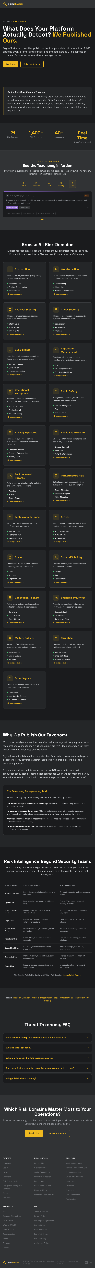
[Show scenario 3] (44, 219)
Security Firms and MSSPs (76, 1168)
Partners (6, 1243)
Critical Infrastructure (74, 1177)
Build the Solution (32, 64)
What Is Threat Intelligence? (45, 997)
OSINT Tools (8, 1221)
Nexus (5, 1172)
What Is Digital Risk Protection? (74, 997)
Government (71, 1190)
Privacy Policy (40, 1216)
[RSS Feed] (91, 1262)
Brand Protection (41, 1181)
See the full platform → (71, 975)
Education (70, 1186)
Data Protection (40, 1229)
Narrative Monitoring (42, 1190)
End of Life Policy (41, 1234)
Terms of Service (41, 1212)
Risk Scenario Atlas (10, 1181)
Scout (5, 1168)
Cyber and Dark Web (42, 1186)
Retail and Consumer (74, 1163)
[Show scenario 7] (50, 219)
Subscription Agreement (44, 1221)
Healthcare (70, 1181)
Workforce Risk (40, 1168)
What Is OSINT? (9, 1225)
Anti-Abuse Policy (41, 1243)
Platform (6, 21)
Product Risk (39, 1163)
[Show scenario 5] (47, 219)
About (5, 1238)
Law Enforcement (73, 1195)
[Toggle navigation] (89, 3)
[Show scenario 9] (53, 219)
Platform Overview (21, 997)
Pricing (47, 1000)
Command (7, 1177)
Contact (6, 1247)
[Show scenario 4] (46, 219)
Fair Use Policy (40, 1238)
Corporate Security (73, 1172)
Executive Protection (42, 1177)
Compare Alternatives (12, 1216)
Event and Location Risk (44, 1195)
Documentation (9, 1234)
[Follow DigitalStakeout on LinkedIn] (86, 1262)
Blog (5, 1212)
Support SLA (39, 1225)
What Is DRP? (8, 1229)
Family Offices (71, 1199)
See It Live (10, 64)
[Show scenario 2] (41, 219)
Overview (7, 1163)
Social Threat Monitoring (44, 1172)
